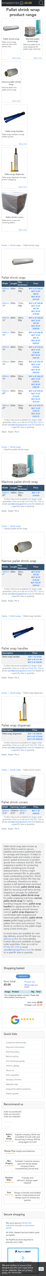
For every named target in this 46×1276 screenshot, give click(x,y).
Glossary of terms (13, 1079)
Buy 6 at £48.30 (36, 332)
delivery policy (11, 938)
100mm (5, 571)
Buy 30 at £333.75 (35, 415)
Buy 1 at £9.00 (34, 657)
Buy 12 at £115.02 (35, 395)
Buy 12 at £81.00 (35, 307)
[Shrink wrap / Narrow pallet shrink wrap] (19, 568)
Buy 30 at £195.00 (35, 313)
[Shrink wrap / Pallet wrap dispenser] (19, 733)
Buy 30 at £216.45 (35, 298)
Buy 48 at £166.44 (35, 579)
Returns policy (12, 1056)
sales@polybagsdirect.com (20, 424)
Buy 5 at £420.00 (34, 739)
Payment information (15, 1047)
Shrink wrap (15, 245)
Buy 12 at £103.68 (35, 366)
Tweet (10, 432)
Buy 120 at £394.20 (36, 584)
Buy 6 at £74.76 (36, 406)
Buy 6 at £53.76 (36, 362)
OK (41, 1269)
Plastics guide (12, 1093)
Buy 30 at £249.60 (35, 371)
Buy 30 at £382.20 (35, 386)
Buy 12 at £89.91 (35, 292)
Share (4, 432)
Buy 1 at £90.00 (35, 734)
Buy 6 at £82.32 (36, 376)
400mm (5, 288)
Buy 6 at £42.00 (36, 303)
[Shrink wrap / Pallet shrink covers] (19, 810)
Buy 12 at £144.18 (35, 409)
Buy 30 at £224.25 (35, 342)
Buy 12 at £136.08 (35, 351)
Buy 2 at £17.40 (35, 660)
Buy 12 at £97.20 (35, 322)
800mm (5, 810)
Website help (12, 1084)
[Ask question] (24, 285)
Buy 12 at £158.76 (35, 380)
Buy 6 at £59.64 (36, 391)
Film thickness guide (15, 1061)
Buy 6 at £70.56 (36, 347)
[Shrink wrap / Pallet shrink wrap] (19, 285)
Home (4, 245)
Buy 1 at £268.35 (36, 812)
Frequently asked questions (18, 1089)
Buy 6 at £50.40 (36, 318)
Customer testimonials (16, 1042)
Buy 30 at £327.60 (35, 356)
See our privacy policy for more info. (17, 1271)
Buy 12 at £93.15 (35, 336)
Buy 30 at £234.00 (35, 327)
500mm (5, 391)
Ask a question (12, 1075)
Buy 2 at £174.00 (34, 736)
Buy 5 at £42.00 (35, 662)
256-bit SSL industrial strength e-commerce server (20, 1225)
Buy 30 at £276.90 (35, 400)
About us (10, 1070)
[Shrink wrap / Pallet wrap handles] (19, 656)
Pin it (17, 432)
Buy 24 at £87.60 (35, 573)
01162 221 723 (34, 422)
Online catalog (12, 1065)
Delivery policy (12, 1051)
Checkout (23, 976)
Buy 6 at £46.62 (36, 289)
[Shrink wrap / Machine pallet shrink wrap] (19, 489)
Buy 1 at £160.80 (36, 494)
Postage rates (30, 982)
